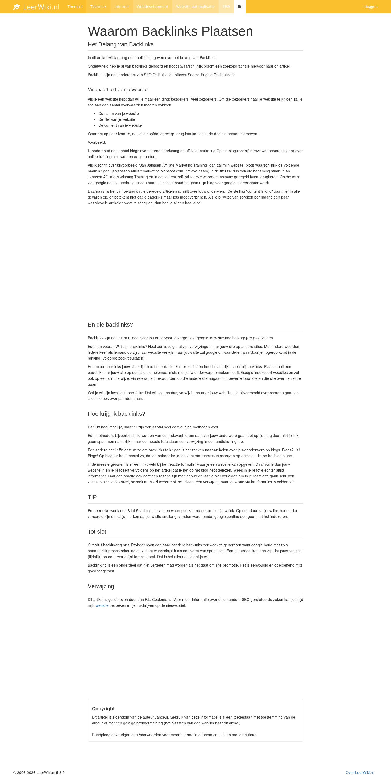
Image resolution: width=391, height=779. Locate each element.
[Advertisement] (195, 263)
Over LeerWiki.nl (360, 772)
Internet (121, 6)
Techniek (98, 6)
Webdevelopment (152, 6)
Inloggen (370, 6)
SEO (226, 6)
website (102, 605)
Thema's (75, 6)
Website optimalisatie (195, 6)
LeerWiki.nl (40, 6)
